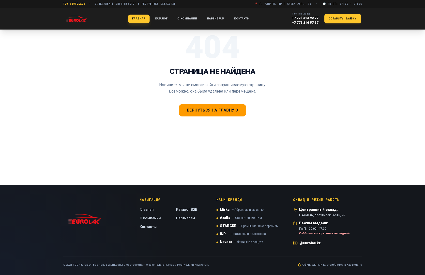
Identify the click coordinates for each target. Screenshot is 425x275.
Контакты (241, 18)
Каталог (161, 18)
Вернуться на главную (212, 110)
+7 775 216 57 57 (305, 22)
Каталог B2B (186, 210)
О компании (187, 18)
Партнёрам (216, 18)
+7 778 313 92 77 (305, 18)
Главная (138, 18)
